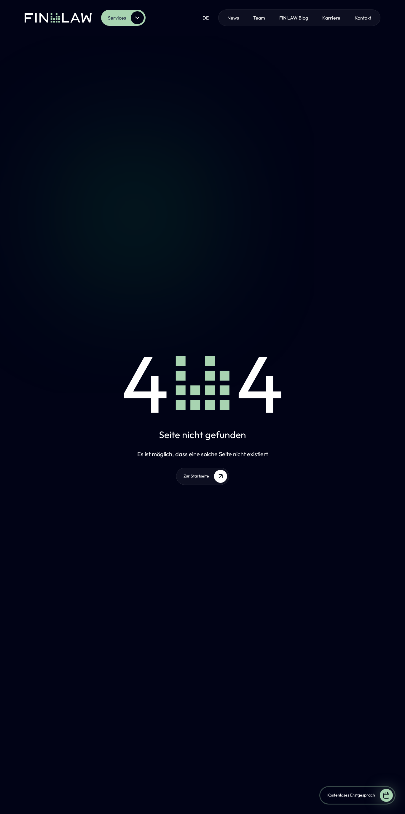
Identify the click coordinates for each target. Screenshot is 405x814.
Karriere (331, 18)
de (206, 18)
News (233, 18)
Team (259, 18)
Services (117, 18)
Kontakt (363, 18)
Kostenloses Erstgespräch (351, 795)
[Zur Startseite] (58, 18)
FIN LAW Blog (293, 18)
